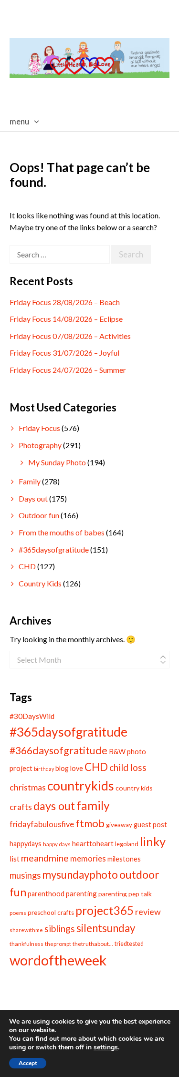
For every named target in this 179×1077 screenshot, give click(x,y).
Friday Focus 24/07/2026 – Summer (68, 369)
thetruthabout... (93, 943)
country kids (134, 788)
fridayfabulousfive (42, 824)
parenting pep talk (125, 894)
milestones (124, 859)
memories (88, 858)
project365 (104, 910)
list (15, 858)
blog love (69, 768)
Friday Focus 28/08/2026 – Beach (65, 302)
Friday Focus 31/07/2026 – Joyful (64, 352)
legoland (126, 844)
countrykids (80, 785)
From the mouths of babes (62, 532)
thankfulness (26, 943)
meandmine (45, 857)
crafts (21, 807)
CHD (27, 566)
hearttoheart (93, 843)
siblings (59, 928)
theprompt (58, 944)
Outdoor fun (39, 515)
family (93, 805)
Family (30, 481)
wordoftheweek (58, 960)
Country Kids (40, 583)
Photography (40, 445)
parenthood (46, 894)
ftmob (90, 823)
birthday (44, 769)
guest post (150, 825)
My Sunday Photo (57, 462)
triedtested (129, 943)
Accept (28, 1063)
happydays (26, 844)
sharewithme (26, 930)
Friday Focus (39, 427)
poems (18, 913)
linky (153, 841)
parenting (81, 893)
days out (54, 805)
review (148, 911)
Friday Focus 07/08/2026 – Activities (70, 335)
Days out (33, 498)
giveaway (119, 825)
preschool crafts (51, 912)
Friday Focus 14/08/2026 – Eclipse (66, 318)
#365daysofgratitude (54, 549)
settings (106, 1047)
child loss (128, 767)
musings (25, 875)
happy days (57, 844)
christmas (28, 787)
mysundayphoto (80, 874)
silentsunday (105, 928)
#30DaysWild (32, 716)
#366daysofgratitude (58, 750)
